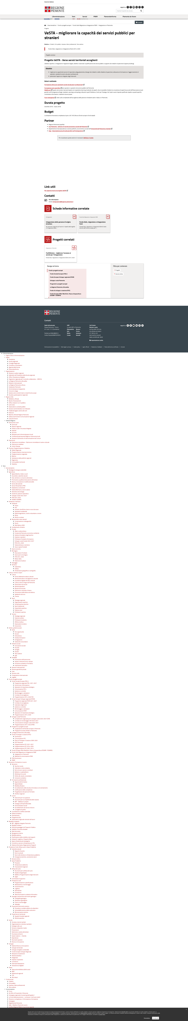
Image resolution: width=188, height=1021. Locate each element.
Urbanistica (18, 567)
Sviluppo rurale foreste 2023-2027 (24, 541)
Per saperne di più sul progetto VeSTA (55, 191)
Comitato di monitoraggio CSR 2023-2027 (26, 721)
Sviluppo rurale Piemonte (57, 280)
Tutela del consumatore (21, 642)
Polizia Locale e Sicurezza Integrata (21, 428)
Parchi (16, 523)
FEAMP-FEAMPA (16, 500)
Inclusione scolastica (20, 778)
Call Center (12, 405)
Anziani (17, 652)
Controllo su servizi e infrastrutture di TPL (23, 843)
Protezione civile (16, 881)
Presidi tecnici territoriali (18, 914)
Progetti (117, 270)
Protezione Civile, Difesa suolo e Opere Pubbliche (22, 847)
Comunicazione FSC (20, 738)
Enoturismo (18, 626)
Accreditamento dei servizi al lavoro (24, 808)
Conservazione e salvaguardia (23, 521)
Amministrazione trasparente (17, 389)
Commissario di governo (18, 879)
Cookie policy (77, 347)
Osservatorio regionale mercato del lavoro (23, 819)
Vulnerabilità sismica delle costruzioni (25, 910)
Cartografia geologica (20, 898)
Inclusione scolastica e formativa (24, 663)
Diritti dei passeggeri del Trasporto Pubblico (24, 827)
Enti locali (14, 425)
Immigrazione (18, 640)
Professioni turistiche (21, 620)
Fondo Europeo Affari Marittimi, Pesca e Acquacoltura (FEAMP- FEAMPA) (65, 294)
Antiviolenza (18, 636)
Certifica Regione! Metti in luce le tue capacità (21, 1007)
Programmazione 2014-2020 (23, 715)
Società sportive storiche (21, 604)
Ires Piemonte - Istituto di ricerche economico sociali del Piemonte (68, 127)
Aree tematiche (10, 468)
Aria (16, 507)
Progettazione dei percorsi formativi (25, 792)
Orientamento (16, 815)
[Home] (45, 25)
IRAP (13, 971)
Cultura (14, 575)
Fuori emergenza (49, 98)
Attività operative (19, 918)
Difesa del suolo (16, 869)
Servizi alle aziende (17, 484)
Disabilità (14, 658)
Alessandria (70, 329)
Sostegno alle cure (17, 926)
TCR (13, 975)
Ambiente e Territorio (14, 502)
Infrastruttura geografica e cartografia (25, 571)
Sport (13, 598)
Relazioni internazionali (15, 383)
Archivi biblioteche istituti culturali (24, 577)
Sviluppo (11, 944)
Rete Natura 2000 (20, 525)
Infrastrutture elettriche (21, 865)
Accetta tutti (155, 1018)
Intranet (123, 347)
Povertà (17, 648)
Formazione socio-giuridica (52, 88)
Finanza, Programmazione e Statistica (19, 448)
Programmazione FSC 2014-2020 (24, 746)
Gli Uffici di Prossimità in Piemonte (18, 993)
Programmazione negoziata (19, 454)
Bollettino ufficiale (14, 399)
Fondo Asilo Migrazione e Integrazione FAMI (24, 752)
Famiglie (17, 650)
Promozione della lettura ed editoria (25, 592)
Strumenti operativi (17, 940)
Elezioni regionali (16, 427)
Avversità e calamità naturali (19, 476)
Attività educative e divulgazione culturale (26, 579)
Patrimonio (12, 440)
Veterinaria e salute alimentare (20, 932)
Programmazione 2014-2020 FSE (24, 697)
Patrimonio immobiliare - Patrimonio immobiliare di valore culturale (30, 442)
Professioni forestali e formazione (24, 539)
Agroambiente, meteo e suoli (20, 474)
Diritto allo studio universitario (23, 776)
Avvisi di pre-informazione (22, 685)
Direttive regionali (20, 794)
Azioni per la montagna (21, 555)
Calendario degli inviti (21, 705)
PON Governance (16, 758)
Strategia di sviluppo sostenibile (17, 470)
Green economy (16, 549)
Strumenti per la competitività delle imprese (27, 800)
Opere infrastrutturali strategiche (21, 841)
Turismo (14, 614)
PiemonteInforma (110, 16)
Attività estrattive (16, 956)
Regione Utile (9, 397)
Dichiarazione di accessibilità (51, 347)
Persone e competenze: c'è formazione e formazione (23, 999)
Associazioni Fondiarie (21, 553)
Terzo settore (18, 654)
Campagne (12, 1001)
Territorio (14, 565)
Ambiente (14, 504)
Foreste (14, 529)
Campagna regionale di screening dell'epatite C (22, 995)
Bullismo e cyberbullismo (21, 772)
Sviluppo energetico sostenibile (20, 950)
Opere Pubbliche (16, 861)
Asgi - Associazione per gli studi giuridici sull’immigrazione (66, 131)
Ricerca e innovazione (18, 942)
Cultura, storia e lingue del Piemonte (25, 582)
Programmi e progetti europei (58, 284)
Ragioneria (15, 460)
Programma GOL (16, 817)
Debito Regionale (16, 450)
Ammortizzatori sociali (21, 806)
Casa (13, 671)
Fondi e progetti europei (56, 270)
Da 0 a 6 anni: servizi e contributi (24, 770)
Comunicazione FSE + (21, 689)
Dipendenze (15, 938)
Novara (78, 329)
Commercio (15, 962)
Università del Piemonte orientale (101, 129)
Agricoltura (12, 472)
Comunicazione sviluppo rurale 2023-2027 (26, 723)
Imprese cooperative (17, 960)
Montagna (14, 551)
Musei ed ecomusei (20, 588)
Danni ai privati (19, 853)
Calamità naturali (16, 849)
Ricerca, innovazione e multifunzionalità (23, 482)
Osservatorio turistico (21, 624)
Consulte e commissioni (15, 365)
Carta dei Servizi (13, 419)
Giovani (17, 634)
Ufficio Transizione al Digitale (17, 377)
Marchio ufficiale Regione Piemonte (19, 415)
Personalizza (147, 1018)
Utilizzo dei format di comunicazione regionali (21, 417)
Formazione (18, 892)
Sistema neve (18, 610)
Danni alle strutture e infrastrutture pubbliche (27, 855)
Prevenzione (15, 930)
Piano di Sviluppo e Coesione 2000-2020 (26, 740)
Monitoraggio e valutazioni (22, 693)
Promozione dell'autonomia (22, 659)
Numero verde (93, 327)
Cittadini (11, 981)
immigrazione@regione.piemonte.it (63, 202)
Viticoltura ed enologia (18, 492)
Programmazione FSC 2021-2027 (24, 744)
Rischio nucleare (19, 517)
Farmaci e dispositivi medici (19, 928)
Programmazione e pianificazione (24, 883)
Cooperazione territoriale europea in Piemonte (27, 729)
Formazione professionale (19, 780)
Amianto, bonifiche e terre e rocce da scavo (27, 509)
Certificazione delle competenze (23, 790)
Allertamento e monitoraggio (23, 885)
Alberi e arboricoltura (20, 531)
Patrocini (11, 413)
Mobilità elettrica (16, 835)
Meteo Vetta (18, 559)
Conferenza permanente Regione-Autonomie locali (26, 436)
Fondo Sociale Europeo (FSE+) (58, 274)
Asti (68, 331)
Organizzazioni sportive (21, 602)
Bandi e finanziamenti (15, 401)
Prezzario (17, 863)
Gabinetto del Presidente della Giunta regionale (22, 375)
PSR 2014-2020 (19, 543)
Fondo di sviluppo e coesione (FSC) (60, 290)
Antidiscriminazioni (20, 638)
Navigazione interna (17, 833)
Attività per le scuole (20, 774)
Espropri (14, 430)
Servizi (84, 16)
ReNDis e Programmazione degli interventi (26, 875)
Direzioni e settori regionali (16, 373)
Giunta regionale (13, 361)
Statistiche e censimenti (18, 488)
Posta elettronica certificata (111, 347)
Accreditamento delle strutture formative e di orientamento (31, 788)
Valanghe (17, 904)
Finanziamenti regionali (21, 867)
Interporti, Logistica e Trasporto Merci (22, 839)
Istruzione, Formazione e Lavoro (18, 762)
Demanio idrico (16, 859)
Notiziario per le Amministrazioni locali (22, 434)
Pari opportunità (19, 632)
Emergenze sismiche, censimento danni (26, 857)
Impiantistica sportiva (21, 608)
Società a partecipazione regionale (18, 395)
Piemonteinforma (14, 369)
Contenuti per (9, 979)
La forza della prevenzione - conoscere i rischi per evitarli (24, 997)
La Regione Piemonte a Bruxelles (59, 287)
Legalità (14, 677)
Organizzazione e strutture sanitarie (22, 924)
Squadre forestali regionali (22, 916)
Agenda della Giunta (14, 367)
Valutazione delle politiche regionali (21, 458)
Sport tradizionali (19, 606)
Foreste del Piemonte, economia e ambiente (27, 533)
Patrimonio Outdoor (20, 561)
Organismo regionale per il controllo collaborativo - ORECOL (25, 379)
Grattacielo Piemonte (15, 387)
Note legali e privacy (66, 347)
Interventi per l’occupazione (22, 798)
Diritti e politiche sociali (15, 628)
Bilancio (14, 456)
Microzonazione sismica (21, 912)
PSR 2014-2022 (16, 498)
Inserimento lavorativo (21, 665)
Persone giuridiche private (19, 669)
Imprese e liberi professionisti (17, 985)
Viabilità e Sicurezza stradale (19, 829)
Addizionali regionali (17, 973)
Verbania (78, 333)
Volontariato (18, 890)
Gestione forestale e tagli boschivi (24, 535)
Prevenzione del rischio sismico (20, 906)
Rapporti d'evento (20, 851)
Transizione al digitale (18, 966)
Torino (78, 331)
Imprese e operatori (20, 537)
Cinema (17, 596)
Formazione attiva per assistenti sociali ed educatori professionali (63, 85)
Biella (68, 333)
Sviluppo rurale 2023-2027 (19, 496)
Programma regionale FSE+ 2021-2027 (26, 683)
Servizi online (119, 274)
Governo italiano (49, 2)
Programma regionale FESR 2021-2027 (26, 701)
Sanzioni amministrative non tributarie (19, 409)
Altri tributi (15, 977)
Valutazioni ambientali (21, 511)
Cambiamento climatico (18, 527)
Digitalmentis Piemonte (15, 1003)
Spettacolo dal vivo (20, 594)
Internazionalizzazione (18, 964)
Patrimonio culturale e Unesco (23, 590)
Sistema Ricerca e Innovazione (20, 946)
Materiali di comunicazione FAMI (24, 756)
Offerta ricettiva (19, 622)
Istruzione (14, 764)
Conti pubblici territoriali (18, 462)
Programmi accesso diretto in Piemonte (26, 731)
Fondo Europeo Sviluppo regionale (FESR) (62, 277)
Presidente (12, 359)
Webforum (47, 90)
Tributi (10, 967)
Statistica (14, 464)
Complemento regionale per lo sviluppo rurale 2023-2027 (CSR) (32, 719)
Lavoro (14, 796)
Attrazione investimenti (18, 954)
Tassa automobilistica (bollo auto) (21, 969)
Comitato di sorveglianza (21, 695)
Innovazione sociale (20, 646)
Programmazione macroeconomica (21, 452)
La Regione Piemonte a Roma (17, 385)
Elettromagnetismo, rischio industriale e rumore (28, 513)
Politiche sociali (16, 644)
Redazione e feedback (96, 347)
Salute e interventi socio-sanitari (24, 661)
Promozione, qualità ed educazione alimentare (25, 480)
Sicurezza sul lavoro (17, 934)
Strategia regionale (20, 600)
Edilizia (17, 569)
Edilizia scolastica (16, 813)
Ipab (16, 656)
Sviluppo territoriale (17, 948)
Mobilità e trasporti (14, 821)
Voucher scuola (19, 766)
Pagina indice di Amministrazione (15, 355)
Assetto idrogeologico (21, 873)
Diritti (13, 630)
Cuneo (69, 335)
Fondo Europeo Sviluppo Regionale (21, 952)
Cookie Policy (102, 1014)
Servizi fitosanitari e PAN (18, 486)
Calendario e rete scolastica (22, 768)
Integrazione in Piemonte (22, 754)
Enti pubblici (12, 983)
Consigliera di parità (20, 810)
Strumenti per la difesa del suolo (24, 871)
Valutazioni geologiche (21, 900)
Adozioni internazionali (18, 667)
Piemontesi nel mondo (21, 584)
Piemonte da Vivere (129, 16)
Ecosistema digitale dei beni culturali (25, 581)
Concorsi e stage (13, 391)
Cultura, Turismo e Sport (15, 573)
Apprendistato (19, 784)
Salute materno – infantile (19, 936)
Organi (8, 357)
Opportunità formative (21, 782)
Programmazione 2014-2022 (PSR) (24, 725)
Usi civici (14, 432)
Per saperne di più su (61, 223)
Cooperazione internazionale (20, 675)
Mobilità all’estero (20, 786)
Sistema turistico (19, 618)
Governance (18, 736)
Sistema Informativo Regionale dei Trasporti (24, 845)
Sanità (10, 920)
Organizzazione (10, 371)
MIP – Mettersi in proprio (21, 802)
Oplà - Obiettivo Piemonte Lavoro (18, 1005)
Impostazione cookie (97, 340)
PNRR (95, 16)
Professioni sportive (20, 612)
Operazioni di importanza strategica (24, 687)
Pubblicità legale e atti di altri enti (18, 411)
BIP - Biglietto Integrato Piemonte (21, 823)
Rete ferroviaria (16, 831)
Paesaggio (14, 563)
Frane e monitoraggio (21, 902)
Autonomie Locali (14, 423)
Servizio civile (15, 673)
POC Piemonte (19, 742)
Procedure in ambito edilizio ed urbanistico (26, 908)
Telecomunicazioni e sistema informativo (26, 894)
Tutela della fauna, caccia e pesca (21, 490)
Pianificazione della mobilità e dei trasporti (23, 837)
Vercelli (78, 335)
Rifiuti (16, 515)
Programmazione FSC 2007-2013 (24, 748)
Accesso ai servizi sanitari (19, 922)
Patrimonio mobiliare (17, 444)
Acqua (16, 505)
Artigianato (15, 958)
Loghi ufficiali (85, 347)
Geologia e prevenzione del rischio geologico (24, 896)
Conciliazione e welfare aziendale (21, 812)
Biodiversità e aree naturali (19, 519)
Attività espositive (20, 586)
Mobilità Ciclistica (16, 825)
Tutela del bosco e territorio (22, 545)
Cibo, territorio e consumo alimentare (22, 478)
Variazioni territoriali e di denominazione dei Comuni (26, 438)
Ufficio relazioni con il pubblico (17, 403)
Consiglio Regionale (14, 363)
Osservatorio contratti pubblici (17, 407)
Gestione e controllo (20, 691)
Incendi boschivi (19, 887)
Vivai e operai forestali (21, 547)
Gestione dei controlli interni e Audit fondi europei (22, 393)
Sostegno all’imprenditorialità (23, 804)
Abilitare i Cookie (88, 138)
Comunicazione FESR (21, 711)
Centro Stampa (16, 446)
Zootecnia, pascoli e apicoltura (20, 494)
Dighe (16, 877)
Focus (10, 991)
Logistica (17, 889)
